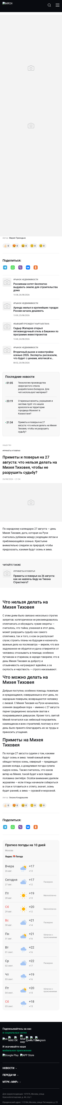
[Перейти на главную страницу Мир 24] (7, 5)
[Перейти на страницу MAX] (11, 1039)
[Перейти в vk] (28, 268)
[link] (25, 279)
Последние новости (19, 377)
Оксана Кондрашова (18, 797)
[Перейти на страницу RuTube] (34, 1039)
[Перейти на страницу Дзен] (29, 1039)
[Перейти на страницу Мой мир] (22, 1039)
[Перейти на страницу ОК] (16, 1039)
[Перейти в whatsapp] (12, 268)
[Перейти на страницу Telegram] (40, 1039)
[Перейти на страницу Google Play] (11, 1057)
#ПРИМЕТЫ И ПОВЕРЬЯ (11, 450)
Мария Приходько (17, 238)
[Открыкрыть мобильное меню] (57, 5)
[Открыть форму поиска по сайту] (49, 5)
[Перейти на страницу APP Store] (27, 1057)
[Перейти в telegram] (5, 268)
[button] (5, 267)
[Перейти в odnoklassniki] (35, 268)
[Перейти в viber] (20, 268)
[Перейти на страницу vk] (5, 1039)
